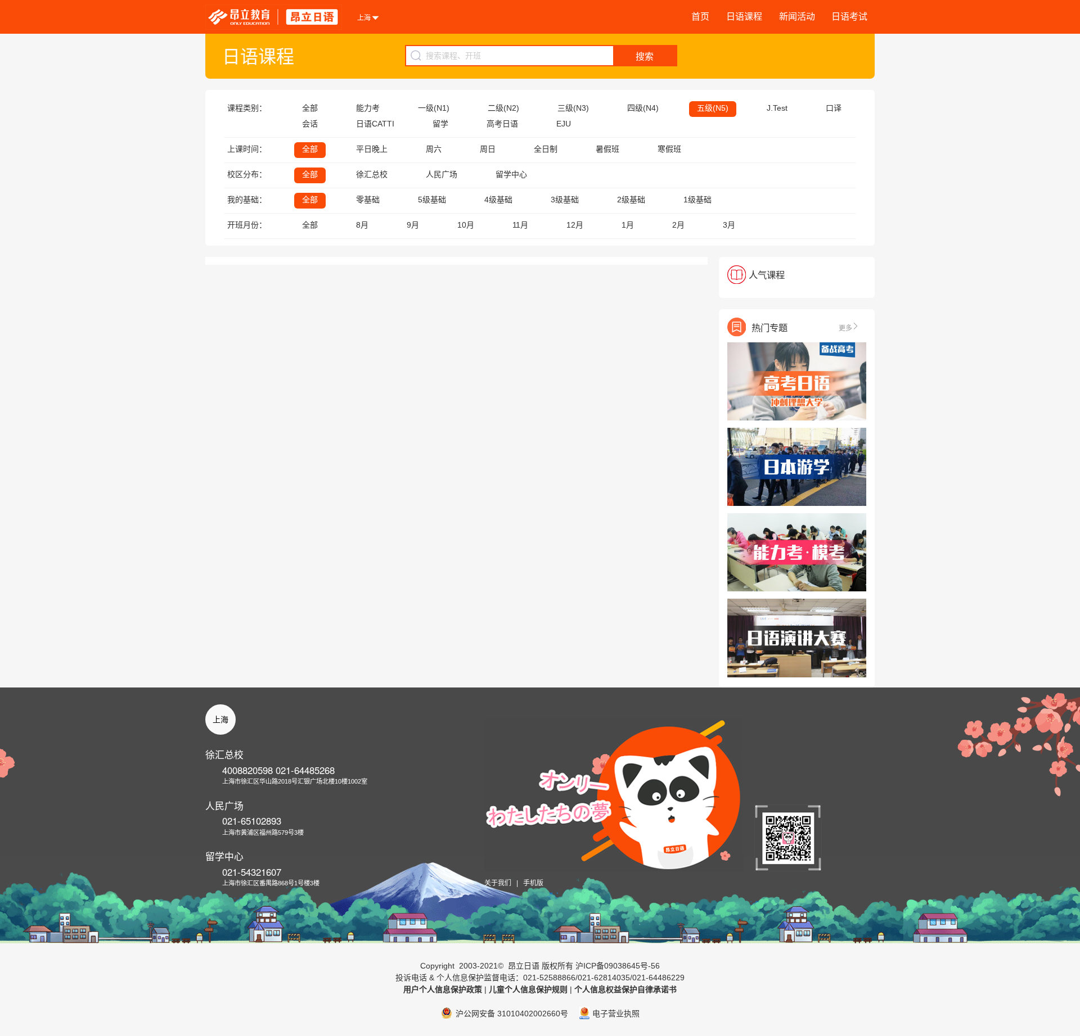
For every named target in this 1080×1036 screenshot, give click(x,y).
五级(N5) (712, 107)
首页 (700, 16)
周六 (434, 148)
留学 (440, 123)
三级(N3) (573, 107)
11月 (520, 224)
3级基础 (565, 199)
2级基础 (631, 199)
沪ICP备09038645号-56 (617, 965)
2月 (678, 224)
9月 (413, 224)
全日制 (545, 148)
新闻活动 (797, 16)
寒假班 (669, 148)
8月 (362, 224)
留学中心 (511, 174)
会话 (310, 123)
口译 (834, 107)
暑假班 (607, 148)
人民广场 (441, 174)
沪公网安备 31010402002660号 (512, 1013)
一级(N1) (433, 107)
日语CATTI (375, 123)
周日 (488, 148)
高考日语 (502, 123)
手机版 (533, 883)
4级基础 (498, 199)
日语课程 (744, 16)
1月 (628, 224)
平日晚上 (372, 148)
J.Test (777, 107)
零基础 (368, 199)
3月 (729, 224)
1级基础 (697, 199)
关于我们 (497, 883)
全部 (310, 107)
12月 (574, 224)
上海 (220, 719)
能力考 (368, 107)
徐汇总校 (372, 174)
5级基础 (432, 199)
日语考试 (849, 16)
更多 (845, 327)
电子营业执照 (616, 1013)
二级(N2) (503, 107)
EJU (563, 123)
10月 (465, 224)
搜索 (645, 56)
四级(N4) (643, 107)
